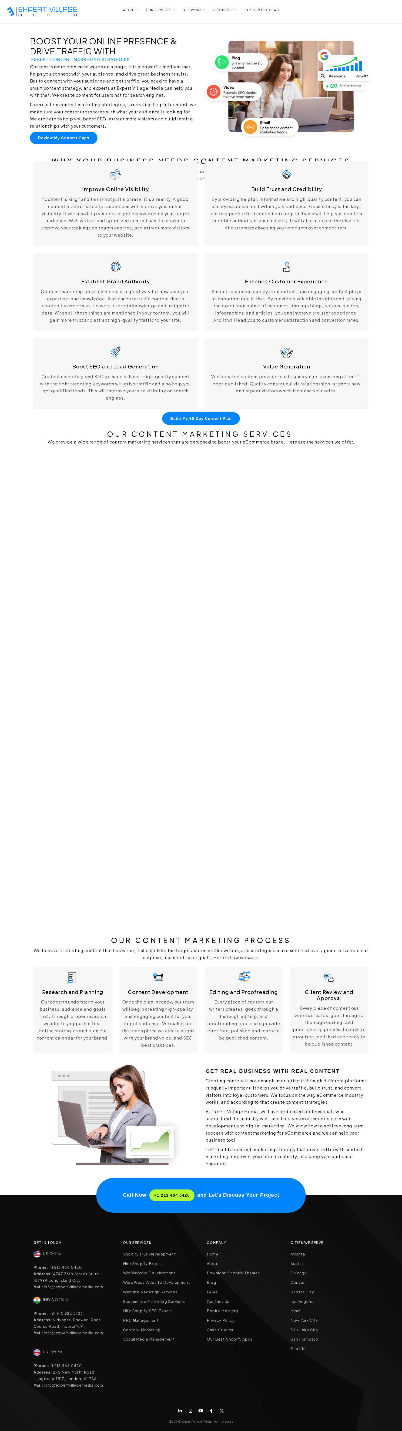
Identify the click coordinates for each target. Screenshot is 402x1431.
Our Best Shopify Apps (229, 1339)
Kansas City (302, 1291)
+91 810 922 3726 (66, 1313)
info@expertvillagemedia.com (73, 1286)
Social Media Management (149, 1339)
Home (212, 1254)
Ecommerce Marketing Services (154, 1301)
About (213, 1263)
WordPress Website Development (156, 1282)
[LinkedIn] (180, 1410)
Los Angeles (303, 1301)
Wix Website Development (149, 1272)
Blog (211, 1282)
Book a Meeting (222, 1310)
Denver (298, 1282)
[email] (211, 1410)
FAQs (212, 1291)
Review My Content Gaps (63, 138)
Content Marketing (142, 1329)
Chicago (299, 1272)
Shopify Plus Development (149, 1254)
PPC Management (141, 1320)
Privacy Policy (220, 1320)
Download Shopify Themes (233, 1272)
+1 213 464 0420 (172, 1195)
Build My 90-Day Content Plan (201, 419)
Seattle (298, 1348)
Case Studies (220, 1329)
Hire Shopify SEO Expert (147, 1310)
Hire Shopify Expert (142, 1263)
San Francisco (304, 1339)
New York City (304, 1320)
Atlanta (298, 1254)
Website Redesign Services (150, 1291)
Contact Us (218, 1301)
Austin (297, 1263)
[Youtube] (201, 1410)
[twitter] (221, 1410)
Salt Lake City (304, 1329)
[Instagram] (190, 1410)
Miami (296, 1310)
